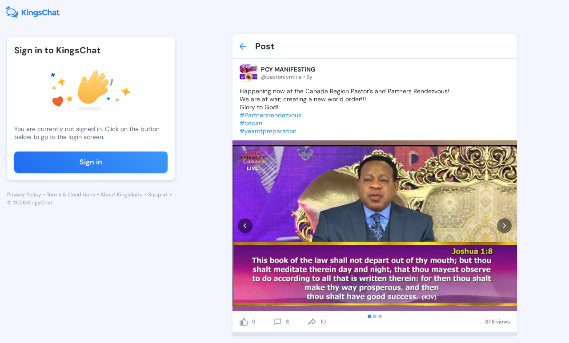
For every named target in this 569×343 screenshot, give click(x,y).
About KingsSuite (121, 194)
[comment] (277, 321)
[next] (504, 225)
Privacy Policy (24, 194)
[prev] (245, 225)
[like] (244, 321)
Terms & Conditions (71, 194)
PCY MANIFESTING (288, 69)
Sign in (91, 162)
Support (158, 194)
